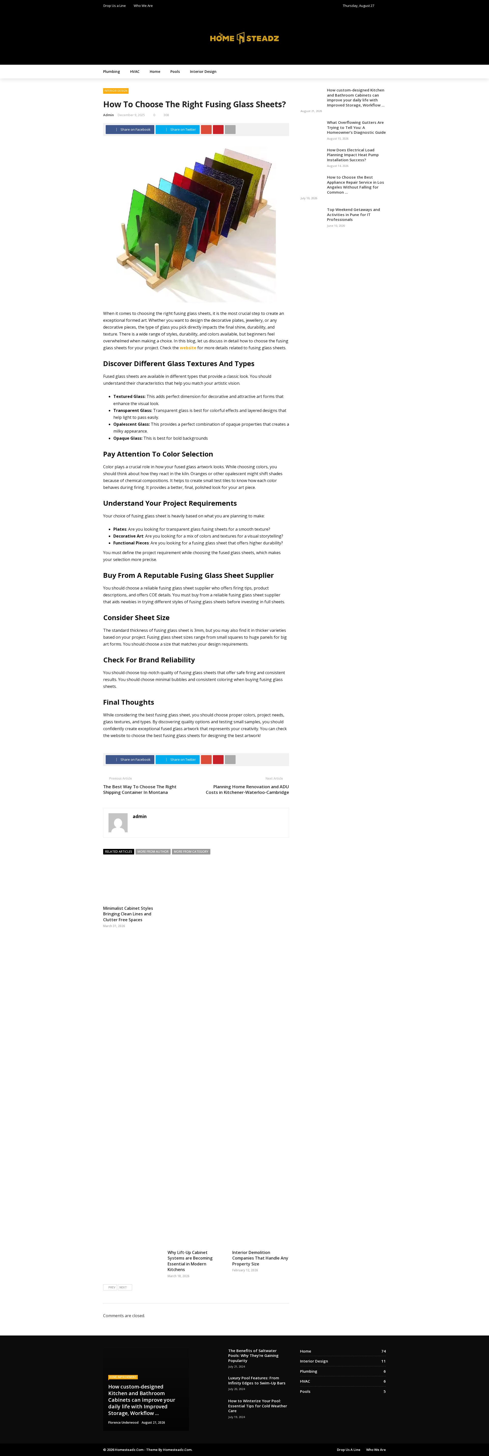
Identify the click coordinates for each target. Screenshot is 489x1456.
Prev (111, 1287)
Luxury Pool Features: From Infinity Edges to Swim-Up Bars (257, 1380)
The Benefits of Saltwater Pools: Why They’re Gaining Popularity (253, 1355)
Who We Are (143, 5)
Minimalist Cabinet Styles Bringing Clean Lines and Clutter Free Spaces (128, 914)
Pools (175, 71)
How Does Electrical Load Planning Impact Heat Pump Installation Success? (353, 154)
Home (155, 71)
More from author (153, 851)
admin (108, 115)
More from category (191, 851)
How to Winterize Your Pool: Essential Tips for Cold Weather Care (257, 1405)
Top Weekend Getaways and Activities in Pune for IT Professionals (353, 214)
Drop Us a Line (114, 5)
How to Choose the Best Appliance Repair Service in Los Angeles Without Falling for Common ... (355, 185)
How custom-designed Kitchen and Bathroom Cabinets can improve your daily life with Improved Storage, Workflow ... (356, 97)
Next (123, 1287)
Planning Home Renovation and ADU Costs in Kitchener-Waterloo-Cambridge (247, 789)
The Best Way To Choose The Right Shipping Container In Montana (139, 789)
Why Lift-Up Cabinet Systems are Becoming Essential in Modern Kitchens (190, 1261)
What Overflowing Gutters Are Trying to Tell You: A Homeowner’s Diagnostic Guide (356, 127)
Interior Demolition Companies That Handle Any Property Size (260, 1258)
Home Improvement (123, 1377)
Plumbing (111, 71)
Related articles (118, 851)
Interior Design (203, 71)
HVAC (135, 71)
